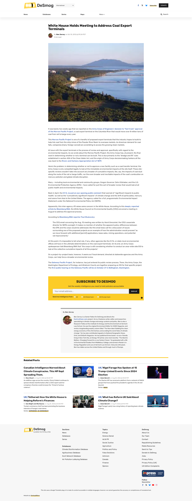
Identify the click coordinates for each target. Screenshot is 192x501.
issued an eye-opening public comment (82, 193)
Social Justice (107, 443)
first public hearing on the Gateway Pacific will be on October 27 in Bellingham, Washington (90, 268)
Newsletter (146, 482)
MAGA (105, 387)
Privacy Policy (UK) (149, 463)
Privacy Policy (147, 459)
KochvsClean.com (80, 319)
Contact (145, 439)
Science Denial (108, 436)
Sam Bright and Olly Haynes (35, 404)
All (77, 297)
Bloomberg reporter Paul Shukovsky (76, 217)
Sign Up (134, 291)
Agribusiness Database (71, 453)
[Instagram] (156, 485)
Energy (105, 433)
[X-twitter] (142, 5)
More (101, 14)
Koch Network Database (71, 456)
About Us (145, 433)
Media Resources (148, 446)
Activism (105, 456)
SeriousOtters (35, 495)
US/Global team (88, 297)
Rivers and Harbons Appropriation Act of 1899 (81, 161)
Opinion (105, 466)
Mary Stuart (30, 378)
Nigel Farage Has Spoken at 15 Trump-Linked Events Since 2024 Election (117, 371)
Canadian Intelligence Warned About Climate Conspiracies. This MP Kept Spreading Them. (44, 371)
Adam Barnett (105, 378)
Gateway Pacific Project (62, 262)
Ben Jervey (60, 34)
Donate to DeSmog (149, 453)
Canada (105, 459)
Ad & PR (105, 439)
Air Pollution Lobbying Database (74, 459)
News (64, 433)
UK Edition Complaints (150, 466)
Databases (66, 436)
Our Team (145, 436)
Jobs (144, 456)
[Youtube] (153, 485)
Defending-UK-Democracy (39, 411)
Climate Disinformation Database (75, 449)
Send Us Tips (147, 449)
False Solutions (108, 453)
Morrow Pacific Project (61, 139)
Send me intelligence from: (63, 297)
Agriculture (106, 446)
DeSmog (45, 5)
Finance (105, 463)
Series (64, 439)
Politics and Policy (109, 449)
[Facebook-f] (138, 5)
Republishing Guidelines (151, 443)
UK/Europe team (104, 297)
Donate (164, 5)
